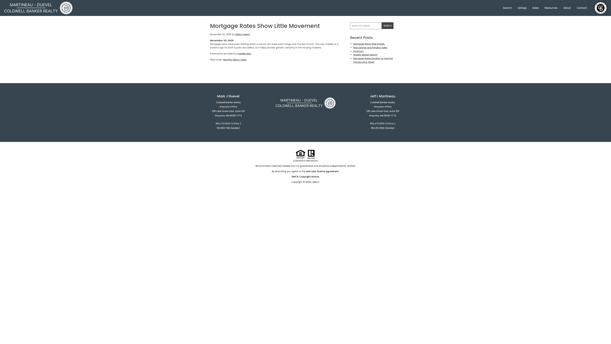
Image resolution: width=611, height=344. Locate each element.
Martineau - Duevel (38, 4)
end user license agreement (322, 171)
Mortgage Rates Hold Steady (369, 44)
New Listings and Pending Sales (370, 47)
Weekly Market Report (365, 54)
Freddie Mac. (245, 53)
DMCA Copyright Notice (305, 176)
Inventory (358, 51)
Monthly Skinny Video (235, 59)
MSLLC (316, 182)
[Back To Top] (605, 335)
